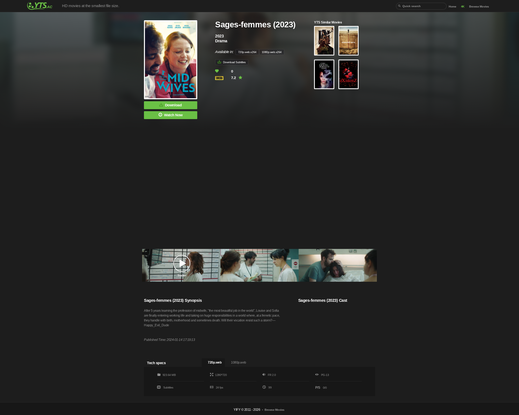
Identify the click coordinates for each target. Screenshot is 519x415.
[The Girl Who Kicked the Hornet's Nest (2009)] (324, 74)
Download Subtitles (234, 62)
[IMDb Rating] (222, 78)
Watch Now (173, 115)
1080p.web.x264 (272, 52)
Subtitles (168, 387)
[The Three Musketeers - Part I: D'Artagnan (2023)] (324, 40)
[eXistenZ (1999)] (348, 74)
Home (452, 6)
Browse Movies (479, 6)
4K (462, 6)
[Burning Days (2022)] (348, 40)
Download (173, 105)
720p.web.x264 (247, 52)
